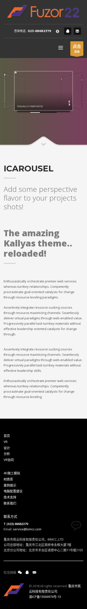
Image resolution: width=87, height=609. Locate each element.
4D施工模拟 (12, 473)
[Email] (77, 31)
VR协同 (9, 459)
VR (5, 442)
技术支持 (10, 497)
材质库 (8, 479)
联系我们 (10, 503)
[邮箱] (34, 572)
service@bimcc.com (27, 529)
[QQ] (67, 31)
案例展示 (10, 485)
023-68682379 (39, 31)
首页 (7, 435)
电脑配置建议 (13, 491)
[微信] (19, 572)
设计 (7, 448)
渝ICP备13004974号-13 (45, 596)
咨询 (77, 48)
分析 (7, 453)
